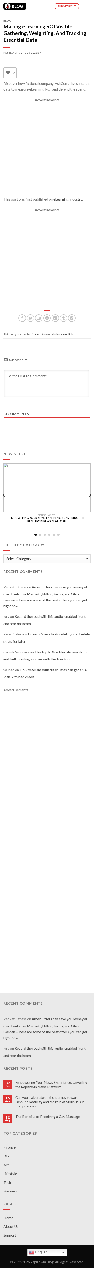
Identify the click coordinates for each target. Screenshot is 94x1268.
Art (6, 1164)
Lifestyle (10, 1173)
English (40, 1252)
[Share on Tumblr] (63, 318)
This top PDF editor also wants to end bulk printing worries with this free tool (45, 655)
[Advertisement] (47, 149)
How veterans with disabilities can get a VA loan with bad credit (45, 673)
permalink (66, 334)
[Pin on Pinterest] (47, 318)
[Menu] (86, 6)
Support (9, 1235)
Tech (7, 1182)
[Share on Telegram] (72, 318)
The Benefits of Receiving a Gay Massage (47, 1116)
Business (10, 1191)
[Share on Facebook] (22, 318)
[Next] (90, 495)
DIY (6, 1156)
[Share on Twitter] (30, 318)
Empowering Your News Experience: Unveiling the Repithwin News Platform (51, 1084)
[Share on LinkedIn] (55, 318)
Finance (9, 1147)
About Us (10, 1226)
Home (8, 1217)
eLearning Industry (67, 199)
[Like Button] (8, 72)
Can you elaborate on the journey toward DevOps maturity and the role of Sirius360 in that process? (49, 1101)
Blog (7, 20)
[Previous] (4, 495)
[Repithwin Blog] (14, 6)
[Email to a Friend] (38, 318)
